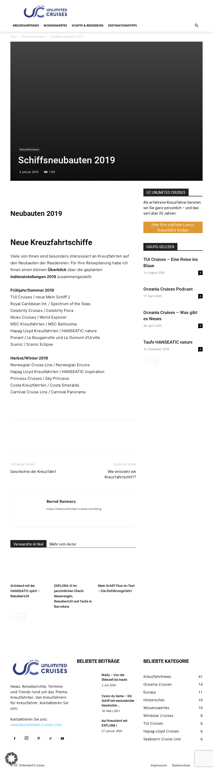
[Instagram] (26, 738)
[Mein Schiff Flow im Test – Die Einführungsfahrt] (117, 568)
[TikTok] (50, 739)
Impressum (159, 765)
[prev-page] (13, 617)
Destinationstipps (122, 25)
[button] (196, 25)
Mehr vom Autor (63, 544)
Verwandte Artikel (28, 544)
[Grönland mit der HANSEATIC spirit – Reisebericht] (29, 568)
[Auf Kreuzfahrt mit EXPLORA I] (87, 725)
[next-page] (22, 617)
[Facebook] (15, 194)
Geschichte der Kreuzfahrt (33, 471)
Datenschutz (181, 765)
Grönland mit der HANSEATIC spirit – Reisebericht (25, 591)
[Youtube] (62, 739)
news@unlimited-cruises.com (36, 724)
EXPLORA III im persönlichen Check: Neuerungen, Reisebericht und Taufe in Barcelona (73, 596)
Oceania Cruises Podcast (168, 289)
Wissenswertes (55, 25)
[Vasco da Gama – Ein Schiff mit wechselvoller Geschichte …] (87, 701)
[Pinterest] (39, 194)
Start (13, 36)
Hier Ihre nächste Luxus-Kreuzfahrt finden (173, 227)
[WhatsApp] (51, 194)
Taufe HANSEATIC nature (167, 342)
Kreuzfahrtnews (26, 25)
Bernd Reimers (61, 501)
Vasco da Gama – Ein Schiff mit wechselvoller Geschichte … (118, 700)
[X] (27, 194)
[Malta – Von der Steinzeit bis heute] (87, 680)
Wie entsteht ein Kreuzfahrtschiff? (120, 474)
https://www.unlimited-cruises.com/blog (74, 509)
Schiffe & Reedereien (87, 25)
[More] (63, 194)
